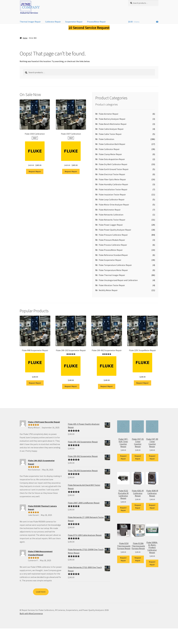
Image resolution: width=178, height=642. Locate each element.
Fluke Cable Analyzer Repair (111, 129)
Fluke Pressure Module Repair (112, 240)
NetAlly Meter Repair (108, 290)
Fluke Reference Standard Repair (113, 255)
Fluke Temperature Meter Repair (113, 270)
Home (25, 38)
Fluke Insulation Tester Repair (112, 194)
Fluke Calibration (106, 139)
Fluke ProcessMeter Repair (111, 250)
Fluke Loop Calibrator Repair (111, 199)
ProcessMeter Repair (96, 21)
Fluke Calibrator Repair (109, 149)
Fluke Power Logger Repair (111, 224)
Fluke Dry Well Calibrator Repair (113, 164)
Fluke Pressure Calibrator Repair (113, 235)
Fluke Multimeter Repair (110, 209)
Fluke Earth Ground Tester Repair (113, 169)
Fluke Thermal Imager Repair (112, 275)
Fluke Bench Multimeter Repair (113, 124)
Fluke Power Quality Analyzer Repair (115, 229)
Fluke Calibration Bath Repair (112, 144)
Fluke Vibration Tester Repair (112, 285)
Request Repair (35, 171)
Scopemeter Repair (73, 21)
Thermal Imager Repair (30, 21)
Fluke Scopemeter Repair (110, 260)
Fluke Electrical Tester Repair (112, 174)
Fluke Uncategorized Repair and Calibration (118, 280)
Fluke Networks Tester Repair (112, 219)
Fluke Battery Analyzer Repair (112, 119)
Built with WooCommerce (31, 613)
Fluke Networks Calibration (111, 214)
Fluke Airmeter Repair (108, 114)
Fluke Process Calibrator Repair (113, 245)
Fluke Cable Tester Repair (110, 134)
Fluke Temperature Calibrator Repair (115, 265)
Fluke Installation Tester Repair (113, 189)
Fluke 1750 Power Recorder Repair (44, 422)
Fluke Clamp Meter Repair (110, 154)
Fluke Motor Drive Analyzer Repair (114, 204)
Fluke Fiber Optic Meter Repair (112, 179)
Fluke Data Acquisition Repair (112, 159)
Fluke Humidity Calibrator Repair (113, 184)
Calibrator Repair (53, 21)
